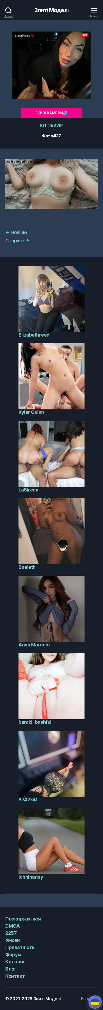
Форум (13, 954)
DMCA (12, 926)
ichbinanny (30, 877)
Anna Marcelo (33, 644)
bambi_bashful (35, 722)
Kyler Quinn (31, 412)
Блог (10, 969)
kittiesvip (51, 125)
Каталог (15, 961)
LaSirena (28, 490)
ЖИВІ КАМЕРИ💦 (51, 113)
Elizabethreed (34, 335)
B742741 (28, 799)
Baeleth (27, 567)
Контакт (15, 976)
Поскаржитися (23, 919)
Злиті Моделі (51, 10)
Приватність (20, 947)
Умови (12, 940)
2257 (11, 933)
